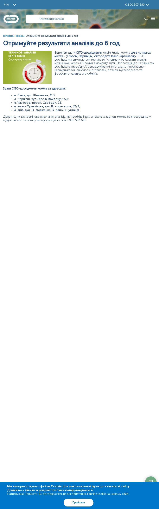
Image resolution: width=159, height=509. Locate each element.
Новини (19, 35)
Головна (8, 35)
